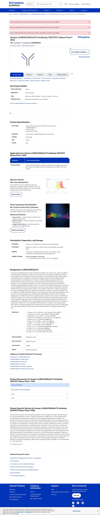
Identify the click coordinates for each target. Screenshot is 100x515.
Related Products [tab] (62, 74)
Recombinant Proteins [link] (15, 497)
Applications (27, 78)
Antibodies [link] (12, 489)
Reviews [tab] (29, 74)
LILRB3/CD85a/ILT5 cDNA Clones (19, 359)
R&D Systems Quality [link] (36, 498)
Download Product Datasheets (21, 389)
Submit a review (15, 45)
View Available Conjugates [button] (79, 52)
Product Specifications (16, 78)
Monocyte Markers (15, 472)
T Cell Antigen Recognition (17, 475)
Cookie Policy (28, 512)
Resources (59, 10)
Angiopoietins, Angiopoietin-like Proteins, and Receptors (25, 458)
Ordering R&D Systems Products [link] (60, 492)
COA (13, 394)
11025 (27, 341)
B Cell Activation (14, 461)
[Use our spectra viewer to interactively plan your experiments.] (58, 186)
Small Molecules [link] (13, 499)
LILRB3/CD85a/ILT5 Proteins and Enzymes (21, 368)
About (71, 10)
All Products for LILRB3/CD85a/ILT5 (20, 357)
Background (13, 80)
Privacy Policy (19, 512)
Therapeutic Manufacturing (29, 10)
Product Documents (29, 45)
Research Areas (45, 80)
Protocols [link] (53, 494)
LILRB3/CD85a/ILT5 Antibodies (37, 14)
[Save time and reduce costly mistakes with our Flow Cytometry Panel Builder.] (58, 215)
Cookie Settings (76, 510)
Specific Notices (35, 80)
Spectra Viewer (36, 78)
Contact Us (84, 10)
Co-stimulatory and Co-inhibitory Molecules (22, 464)
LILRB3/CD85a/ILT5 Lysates (17, 364)
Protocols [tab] (40, 74)
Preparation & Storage (59, 78)
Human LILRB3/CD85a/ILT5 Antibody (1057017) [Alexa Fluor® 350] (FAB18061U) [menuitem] (66, 14)
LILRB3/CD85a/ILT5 (24, 14)
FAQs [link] (52, 489)
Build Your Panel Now (18, 230)
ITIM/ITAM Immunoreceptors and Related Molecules (24, 470)
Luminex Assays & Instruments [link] (17, 494)
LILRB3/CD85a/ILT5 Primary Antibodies (21, 366)
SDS (13, 398)
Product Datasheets (17, 385)
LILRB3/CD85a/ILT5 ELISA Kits (18, 361)
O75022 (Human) (30, 350)
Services (46, 10)
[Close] (89, 22)
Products (11, 10)
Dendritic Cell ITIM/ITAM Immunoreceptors (21, 467)
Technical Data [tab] (17, 74)
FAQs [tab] (50, 74)
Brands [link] (32, 491)
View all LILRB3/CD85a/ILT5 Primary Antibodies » (23, 103)
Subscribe (76, 495)
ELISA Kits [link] (12, 492)
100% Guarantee (85, 57)
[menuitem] (10, 14)
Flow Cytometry (46, 78)
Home (10, 14)
